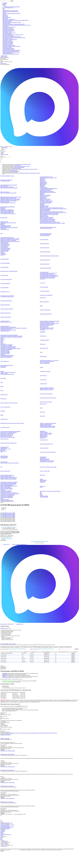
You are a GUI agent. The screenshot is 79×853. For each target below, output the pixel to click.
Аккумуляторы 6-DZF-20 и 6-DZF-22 (47, 387)
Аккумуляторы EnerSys (44, 272)
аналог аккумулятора (6, 23)
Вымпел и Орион (43, 403)
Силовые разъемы (3, 457)
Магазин (2, 837)
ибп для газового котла (7, 17)
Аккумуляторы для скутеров (8, 43)
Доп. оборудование (14, 172)
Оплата (4, 4)
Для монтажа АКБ (3, 461)
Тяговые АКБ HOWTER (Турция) (6, 365)
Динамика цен (3, 668)
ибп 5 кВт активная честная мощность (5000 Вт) (11, 13)
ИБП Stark (2, 224)
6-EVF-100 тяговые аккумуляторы (46, 393)
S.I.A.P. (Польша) (43, 379)
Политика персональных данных (6, 822)
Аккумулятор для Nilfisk (4, 353)
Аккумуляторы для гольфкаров (6, 345)
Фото (1, 839)
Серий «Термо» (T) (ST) (44, 325)
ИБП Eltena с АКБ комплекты (45, 195)
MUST (1, 233)
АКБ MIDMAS (42, 331)
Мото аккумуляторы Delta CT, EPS (46, 443)
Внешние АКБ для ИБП (4, 201)
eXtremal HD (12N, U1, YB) (5, 448)
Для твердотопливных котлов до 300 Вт (47, 220)
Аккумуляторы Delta (4, 275)
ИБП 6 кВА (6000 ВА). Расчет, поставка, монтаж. (49, 214)
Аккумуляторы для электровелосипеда (10, 39)
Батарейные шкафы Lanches (5, 312)
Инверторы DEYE (3, 217)
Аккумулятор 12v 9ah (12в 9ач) (8, 29)
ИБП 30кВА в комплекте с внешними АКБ (8, 200)
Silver (1, 451)
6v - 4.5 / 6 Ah (42, 282)
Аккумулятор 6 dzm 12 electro (8, 35)
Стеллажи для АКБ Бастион (45, 309)
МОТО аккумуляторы (15, 171)
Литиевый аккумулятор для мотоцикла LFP (8, 442)
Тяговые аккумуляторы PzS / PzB (6, 356)
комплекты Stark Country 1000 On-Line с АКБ (48, 177)
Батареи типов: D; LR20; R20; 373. (6, 435)
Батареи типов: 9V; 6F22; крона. (6, 436)
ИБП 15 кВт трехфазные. (5, 191)
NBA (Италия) (42, 344)
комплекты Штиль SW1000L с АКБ (6, 212)
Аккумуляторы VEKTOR (5, 249)
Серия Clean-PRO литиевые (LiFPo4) (7, 374)
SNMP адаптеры (43, 197)
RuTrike (1, 386)
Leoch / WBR (42, 416)
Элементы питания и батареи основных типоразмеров (10, 431)
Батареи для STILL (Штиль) (5, 486)
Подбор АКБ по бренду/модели (8, 49)
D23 (40, 492)
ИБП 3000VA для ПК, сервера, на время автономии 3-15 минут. (51, 211)
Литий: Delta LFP (43, 375)
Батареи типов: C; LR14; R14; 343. (6, 434)
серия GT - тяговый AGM (44, 363)
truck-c (41, 494)
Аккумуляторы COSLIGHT (45, 259)
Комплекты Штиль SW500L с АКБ (6, 211)
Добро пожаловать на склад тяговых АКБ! (10, 10)
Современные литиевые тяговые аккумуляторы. (11, 50)
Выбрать (73, 653)
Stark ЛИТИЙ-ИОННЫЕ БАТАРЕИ (7, 237)
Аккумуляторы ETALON (44, 247)
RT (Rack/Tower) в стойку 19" (5, 225)
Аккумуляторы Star (3, 247)
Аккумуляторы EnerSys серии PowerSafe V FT (48, 273)
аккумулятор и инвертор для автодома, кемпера (11, 46)
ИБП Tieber (42, 204)
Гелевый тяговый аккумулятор (8, 48)
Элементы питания (14, 170)
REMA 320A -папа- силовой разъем (6, 801)
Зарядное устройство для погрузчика (7, 475)
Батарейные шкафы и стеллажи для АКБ (7, 202)
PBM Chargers (42, 475)
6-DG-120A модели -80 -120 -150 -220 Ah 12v (8, 492)
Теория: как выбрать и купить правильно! (47, 219)
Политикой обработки (15, 849)
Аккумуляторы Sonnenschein (45, 251)
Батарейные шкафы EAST (5, 304)
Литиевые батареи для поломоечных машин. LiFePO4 (10, 348)
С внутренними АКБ (4, 185)
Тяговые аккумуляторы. (16, 168)
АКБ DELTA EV (3, 398)
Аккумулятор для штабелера (5, 491)
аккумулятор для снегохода (8, 44)
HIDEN (41, 305)
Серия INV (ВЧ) (3, 228)
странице (64, 849)
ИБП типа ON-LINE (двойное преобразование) (9, 227)
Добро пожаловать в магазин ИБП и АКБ (10, 11)
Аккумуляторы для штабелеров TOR (7, 495)
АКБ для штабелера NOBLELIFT (6, 497)
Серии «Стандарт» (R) (44, 326)
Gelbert (1, 390)
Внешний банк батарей (44, 216)
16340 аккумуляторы (44, 432)
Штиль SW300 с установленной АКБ (7, 210)
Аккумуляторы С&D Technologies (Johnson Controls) (49, 255)
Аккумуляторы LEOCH (4, 245)
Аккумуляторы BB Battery (5, 263)
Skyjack (1, 340)
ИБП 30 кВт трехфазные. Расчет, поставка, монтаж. (9, 199)
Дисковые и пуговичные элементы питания (48, 423)
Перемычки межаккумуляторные (46, 228)
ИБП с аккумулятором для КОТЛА (46, 218)
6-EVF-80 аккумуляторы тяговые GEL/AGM (48, 397)
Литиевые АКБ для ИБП (5, 180)
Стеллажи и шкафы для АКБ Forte (6, 308)
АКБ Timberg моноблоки (44, 340)
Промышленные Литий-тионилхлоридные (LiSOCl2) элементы (12, 423)
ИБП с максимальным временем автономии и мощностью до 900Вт (52, 223)
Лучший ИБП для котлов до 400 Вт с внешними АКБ (50, 222)
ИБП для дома (5, 15)
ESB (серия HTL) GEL (44, 348)
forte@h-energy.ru (3, 63)
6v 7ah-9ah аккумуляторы (44, 291)
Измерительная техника (44, 459)
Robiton (1, 415)
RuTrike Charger (43, 481)
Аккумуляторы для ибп (16, 165)
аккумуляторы (42, 431)
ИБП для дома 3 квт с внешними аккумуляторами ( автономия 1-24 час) (53, 212)
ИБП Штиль (2, 208)
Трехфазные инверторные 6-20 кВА (46, 324)
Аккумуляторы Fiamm (4, 267)
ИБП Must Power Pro (4, 221)
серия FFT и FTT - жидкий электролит (47, 361)
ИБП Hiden (42, 186)
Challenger (2, 371)
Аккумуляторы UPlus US (44, 243)
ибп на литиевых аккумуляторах (6, 179)
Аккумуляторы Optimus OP (45, 235)
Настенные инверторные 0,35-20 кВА (47, 322)
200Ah (41, 487)
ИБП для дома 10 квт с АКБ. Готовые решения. (9, 187)
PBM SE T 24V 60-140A (4, 738)
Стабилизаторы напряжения (19, 167)
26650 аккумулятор (43, 436)
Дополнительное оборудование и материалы (48, 227)
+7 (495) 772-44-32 (3, 56)
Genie (1, 342)
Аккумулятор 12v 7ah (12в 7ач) (8, 28)
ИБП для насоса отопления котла (9, 19)
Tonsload (41, 479)
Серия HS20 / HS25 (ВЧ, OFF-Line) (46, 189)
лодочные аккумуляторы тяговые (9, 45)
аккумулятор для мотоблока (8, 42)
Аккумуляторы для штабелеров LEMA (7, 494)
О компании (5, 2)
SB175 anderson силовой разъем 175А (7, 770)
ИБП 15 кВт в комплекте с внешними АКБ (8, 192)
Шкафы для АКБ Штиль (44, 301)
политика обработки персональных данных (11, 51)
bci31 (41, 493)
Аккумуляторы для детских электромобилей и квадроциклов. (14, 37)
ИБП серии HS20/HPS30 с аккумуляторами (48, 192)
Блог (1, 838)
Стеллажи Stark (43, 297)
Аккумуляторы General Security (6, 279)
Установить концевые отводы (7, 538)
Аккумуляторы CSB (4, 243)
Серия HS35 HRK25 (43, 187)
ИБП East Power (43, 184)
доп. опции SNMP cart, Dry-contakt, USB (7, 213)
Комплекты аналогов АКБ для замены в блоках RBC (10, 241)
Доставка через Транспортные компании (12, 6)
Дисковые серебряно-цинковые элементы (47, 427)
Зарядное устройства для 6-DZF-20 (46, 389)
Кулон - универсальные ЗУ (5, 406)
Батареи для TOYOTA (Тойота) (6, 487)
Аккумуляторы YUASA (4, 291)
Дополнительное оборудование (6, 300)
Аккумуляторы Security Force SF (46, 233)
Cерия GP (2, 252)
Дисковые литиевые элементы (45, 425)
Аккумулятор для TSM (4, 350)
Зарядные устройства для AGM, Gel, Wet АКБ (28, 169)
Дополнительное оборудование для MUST (8, 222)
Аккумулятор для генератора (8, 41)
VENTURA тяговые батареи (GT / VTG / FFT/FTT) (49, 360)
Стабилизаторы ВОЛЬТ (4, 321)
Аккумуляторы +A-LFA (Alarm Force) (7, 295)
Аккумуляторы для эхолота (7, 38)
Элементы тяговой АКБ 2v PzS (6, 357)
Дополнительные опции (44, 196)
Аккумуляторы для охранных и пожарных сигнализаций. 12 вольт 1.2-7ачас (16, 25)
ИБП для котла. (5, 16)
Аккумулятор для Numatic (5, 352)
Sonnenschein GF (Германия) (45, 371)
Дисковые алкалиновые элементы (46, 424)
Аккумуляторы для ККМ (7, 47)
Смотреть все (42, 178)
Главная (1, 498)
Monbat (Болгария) (43, 356)
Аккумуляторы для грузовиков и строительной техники (50, 491)
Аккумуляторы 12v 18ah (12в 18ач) (9, 32)
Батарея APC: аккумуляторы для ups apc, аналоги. (9, 239)
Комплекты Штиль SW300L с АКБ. (6, 209)
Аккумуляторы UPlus (44, 439)
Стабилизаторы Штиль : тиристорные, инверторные (49, 321)
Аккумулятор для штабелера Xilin (6, 496)
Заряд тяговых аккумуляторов (5, 476)
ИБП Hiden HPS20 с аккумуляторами (47, 191)
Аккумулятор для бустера (7, 40)
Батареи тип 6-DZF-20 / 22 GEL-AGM (47, 388)
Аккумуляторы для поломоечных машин (7, 347)
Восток (41, 407)
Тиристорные (42, 329)
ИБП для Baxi (5, 18)
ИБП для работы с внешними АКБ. (6, 186)
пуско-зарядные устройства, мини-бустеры (48, 452)
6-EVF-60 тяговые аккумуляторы (46, 401)
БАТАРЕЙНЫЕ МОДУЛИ (5, 226)
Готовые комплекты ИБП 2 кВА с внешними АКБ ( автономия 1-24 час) (53, 208)
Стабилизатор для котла (7, 21)
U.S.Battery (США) (43, 383)
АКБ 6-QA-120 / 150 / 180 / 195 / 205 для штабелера (9, 493)
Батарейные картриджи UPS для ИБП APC (8, 240)
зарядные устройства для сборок (46, 433)
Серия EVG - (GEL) (4, 373)
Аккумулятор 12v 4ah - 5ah (7, 27)
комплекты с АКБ (43, 181)
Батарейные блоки (43, 182)
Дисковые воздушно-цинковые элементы (47, 426)
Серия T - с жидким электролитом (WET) (8, 372)
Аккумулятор (42, 486)
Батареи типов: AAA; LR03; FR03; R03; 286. (8, 432)
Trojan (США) (2, 367)
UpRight (1, 341)
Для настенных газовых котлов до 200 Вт (47, 221)
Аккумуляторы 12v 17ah (7, 31)
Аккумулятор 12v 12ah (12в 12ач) (9, 30)
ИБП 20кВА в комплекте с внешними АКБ (8, 197)
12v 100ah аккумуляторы (7, 33)
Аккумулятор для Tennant (5, 351)
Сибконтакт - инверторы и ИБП (46, 201)
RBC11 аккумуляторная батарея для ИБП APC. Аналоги (13, 34)
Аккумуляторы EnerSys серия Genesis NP (47, 276)
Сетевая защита (43, 457)
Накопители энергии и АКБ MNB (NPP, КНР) (8, 271)
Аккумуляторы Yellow (4, 287)
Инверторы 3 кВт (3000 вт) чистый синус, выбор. (12, 22)
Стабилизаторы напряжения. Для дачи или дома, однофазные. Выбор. (15, 20)
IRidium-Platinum (3, 450)
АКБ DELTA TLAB (4, 394)
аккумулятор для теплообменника (46, 295)
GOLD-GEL (2, 449)
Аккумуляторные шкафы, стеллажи (22, 166)
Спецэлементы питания (4, 427)
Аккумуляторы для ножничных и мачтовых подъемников (11, 336)
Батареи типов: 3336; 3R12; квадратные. (7, 437)
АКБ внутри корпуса (44, 215)
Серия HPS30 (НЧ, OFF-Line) (45, 190)
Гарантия (4, 12)
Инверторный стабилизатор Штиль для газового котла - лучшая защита (13, 328)
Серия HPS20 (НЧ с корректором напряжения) (48, 188)
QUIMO (41, 367)
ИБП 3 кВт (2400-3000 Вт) (45, 210)
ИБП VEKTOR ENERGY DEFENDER (7, 206)
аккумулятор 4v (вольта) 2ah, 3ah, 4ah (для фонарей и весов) (13, 24)
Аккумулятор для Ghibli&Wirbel (6, 349)
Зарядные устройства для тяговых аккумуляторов (31, 173)
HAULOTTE (2, 338)
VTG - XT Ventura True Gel (45, 362)
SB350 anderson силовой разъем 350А (7, 754)
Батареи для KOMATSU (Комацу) (6, 488)
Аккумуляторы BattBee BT (5, 283)
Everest (1, 382)
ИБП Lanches (42, 180)
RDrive (41, 352)
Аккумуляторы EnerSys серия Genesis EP (47, 277)
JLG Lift (1, 339)
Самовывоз (5, 3)
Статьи (4, 9)
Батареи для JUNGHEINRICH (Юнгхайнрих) (8, 485)
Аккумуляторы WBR (4, 251)
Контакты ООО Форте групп (8, 7)
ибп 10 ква (5, 14)
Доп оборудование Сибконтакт (45, 202)
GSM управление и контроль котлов (46, 461)
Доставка (2, 833)
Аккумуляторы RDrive (44, 239)
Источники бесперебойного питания (24, 164)
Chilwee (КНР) (3, 378)
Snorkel (1, 337)
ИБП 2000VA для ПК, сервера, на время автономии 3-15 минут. (51, 207)
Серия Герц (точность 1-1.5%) (5, 322)
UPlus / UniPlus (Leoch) (4, 361)
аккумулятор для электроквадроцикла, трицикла (11, 36)
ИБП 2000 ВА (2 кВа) (44, 206)
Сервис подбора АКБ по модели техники (8, 643)
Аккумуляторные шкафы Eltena (45, 313)
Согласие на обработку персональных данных (11, 52)
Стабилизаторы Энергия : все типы (46, 328)
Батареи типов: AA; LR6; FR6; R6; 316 (7, 433)
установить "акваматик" (6, 537)
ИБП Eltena (42, 194)
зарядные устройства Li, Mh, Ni (45, 434)
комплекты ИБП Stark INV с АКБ (46, 176)
